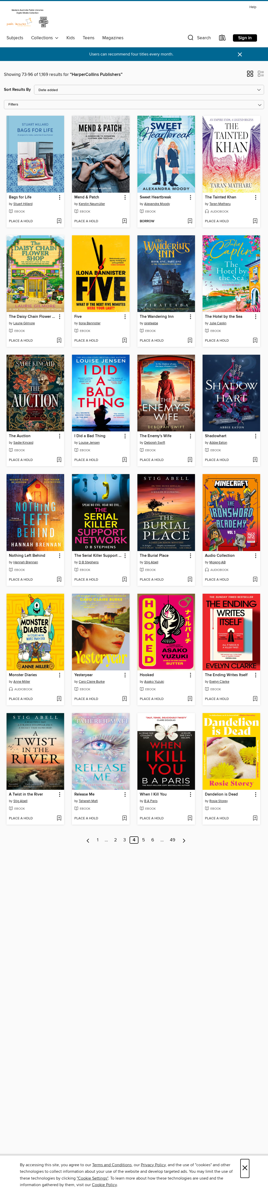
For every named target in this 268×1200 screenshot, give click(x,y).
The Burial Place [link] (154, 555)
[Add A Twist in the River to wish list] (59, 818)
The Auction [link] (20, 436)
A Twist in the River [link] (26, 794)
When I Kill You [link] (153, 794)
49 (172, 840)
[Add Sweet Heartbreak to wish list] (190, 221)
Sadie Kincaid (23, 443)
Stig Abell (151, 562)
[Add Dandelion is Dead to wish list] (255, 818)
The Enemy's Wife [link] (155, 436)
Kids (70, 38)
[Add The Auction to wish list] (59, 460)
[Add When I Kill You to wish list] (190, 818)
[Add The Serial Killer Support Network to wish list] (124, 579)
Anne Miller (21, 682)
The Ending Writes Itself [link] (226, 675)
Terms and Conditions (112, 1165)
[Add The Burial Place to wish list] (190, 579)
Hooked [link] (147, 675)
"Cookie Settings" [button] (92, 1178)
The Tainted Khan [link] (220, 197)
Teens (88, 38)
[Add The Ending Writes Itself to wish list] (255, 699)
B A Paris (151, 801)
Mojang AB (217, 562)
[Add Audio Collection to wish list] (255, 579)
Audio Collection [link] (220, 555)
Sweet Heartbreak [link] (155, 197)
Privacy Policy (153, 1165)
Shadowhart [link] (215, 436)
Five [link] (78, 316)
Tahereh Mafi (88, 801)
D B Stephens (89, 562)
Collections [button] (43, 38)
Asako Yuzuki (154, 682)
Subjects (15, 38)
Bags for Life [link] (20, 197)
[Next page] (184, 840)
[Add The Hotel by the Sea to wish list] (255, 340)
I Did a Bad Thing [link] (89, 436)
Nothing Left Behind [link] (27, 555)
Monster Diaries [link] (23, 675)
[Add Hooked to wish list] (190, 699)
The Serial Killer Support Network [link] (98, 555)
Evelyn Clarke (219, 682)
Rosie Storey (218, 801)
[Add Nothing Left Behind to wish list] (59, 579)
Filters (13, 104)
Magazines (113, 38)
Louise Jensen (89, 443)
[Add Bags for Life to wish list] (59, 221)
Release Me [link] (84, 794)
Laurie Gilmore (24, 323)
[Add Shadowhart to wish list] (255, 460)
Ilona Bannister (89, 323)
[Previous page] (88, 840)
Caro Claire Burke (92, 682)
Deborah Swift (154, 443)
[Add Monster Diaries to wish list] (59, 699)
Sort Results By (17, 89)
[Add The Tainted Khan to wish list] (255, 221)
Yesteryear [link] (83, 675)
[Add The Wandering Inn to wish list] (190, 340)
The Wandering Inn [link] (157, 316)
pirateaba (151, 323)
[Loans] (222, 39)
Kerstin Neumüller (92, 204)
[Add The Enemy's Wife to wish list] (190, 460)
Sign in (245, 38)
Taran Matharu (220, 204)
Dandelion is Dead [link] (221, 794)
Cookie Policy (104, 1184)
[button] (199, 39)
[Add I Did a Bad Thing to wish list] (124, 460)
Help (252, 7)
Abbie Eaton (218, 443)
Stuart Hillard (22, 204)
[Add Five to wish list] (124, 340)
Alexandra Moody (157, 204)
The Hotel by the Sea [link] (223, 316)
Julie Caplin (217, 323)
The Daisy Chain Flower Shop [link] (33, 316)
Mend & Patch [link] (86, 197)
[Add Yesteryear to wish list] (124, 699)
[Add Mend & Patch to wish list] (124, 221)
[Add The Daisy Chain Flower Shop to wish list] (59, 340)
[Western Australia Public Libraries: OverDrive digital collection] (27, 18)
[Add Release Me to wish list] (124, 818)
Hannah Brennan (25, 562)
